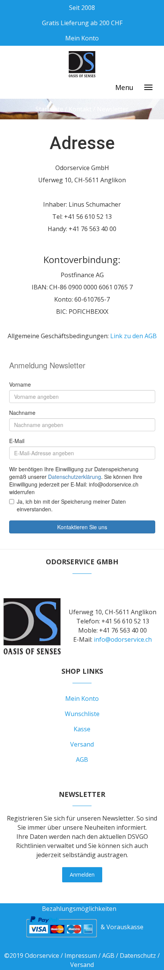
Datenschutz (138, 955)
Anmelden (82, 874)
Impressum (80, 955)
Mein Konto (82, 38)
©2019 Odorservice (31, 955)
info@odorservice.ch (123, 639)
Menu (124, 87)
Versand (82, 744)
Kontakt (80, 109)
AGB (82, 759)
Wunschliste (82, 714)
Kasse (82, 729)
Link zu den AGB (133, 336)
